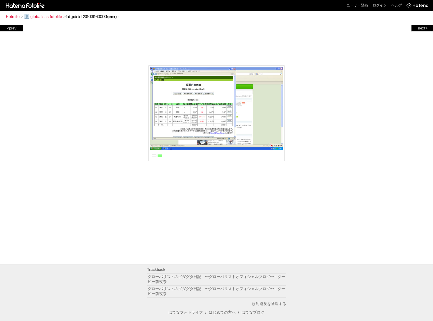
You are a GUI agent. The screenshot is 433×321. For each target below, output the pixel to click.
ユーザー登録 (357, 5)
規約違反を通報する (269, 304)
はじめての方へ (222, 312)
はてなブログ (253, 312)
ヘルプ (396, 5)
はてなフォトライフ (185, 312)
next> (423, 28)
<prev (11, 28)
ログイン (380, 5)
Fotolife (13, 16)
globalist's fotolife (46, 16)
